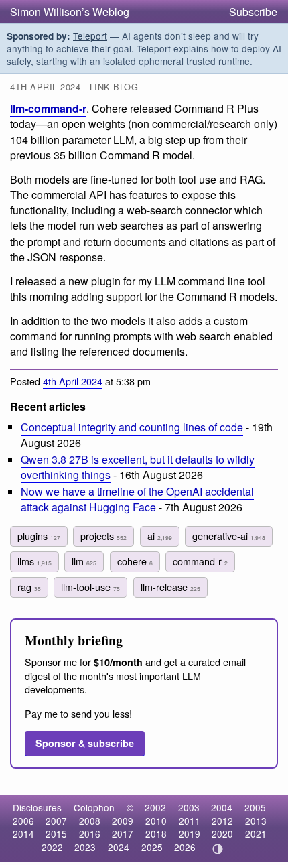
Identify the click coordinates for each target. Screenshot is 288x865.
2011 (189, 820)
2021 (256, 833)
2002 (155, 807)
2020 (222, 833)
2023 (85, 847)
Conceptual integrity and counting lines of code (132, 427)
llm (84, 561)
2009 (122, 820)
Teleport (90, 35)
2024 (118, 847)
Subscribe (253, 11)
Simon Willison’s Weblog (69, 11)
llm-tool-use (90, 587)
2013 (256, 820)
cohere (135, 561)
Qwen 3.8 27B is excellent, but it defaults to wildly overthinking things (138, 467)
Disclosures (37, 807)
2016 (89, 833)
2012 (222, 820)
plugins (38, 536)
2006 (23, 820)
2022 (52, 847)
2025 (152, 847)
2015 (56, 833)
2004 (221, 807)
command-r (200, 561)
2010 (156, 820)
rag (29, 587)
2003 (189, 807)
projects (103, 536)
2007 (56, 820)
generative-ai (228, 536)
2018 (156, 833)
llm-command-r (48, 108)
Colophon (94, 807)
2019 (189, 833)
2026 (185, 847)
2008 (89, 820)
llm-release (170, 587)
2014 (23, 833)
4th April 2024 (72, 381)
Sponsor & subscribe (84, 743)
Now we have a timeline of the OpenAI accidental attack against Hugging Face (137, 499)
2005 (255, 807)
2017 (122, 833)
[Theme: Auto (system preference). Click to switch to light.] (218, 849)
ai (159, 536)
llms (34, 561)
